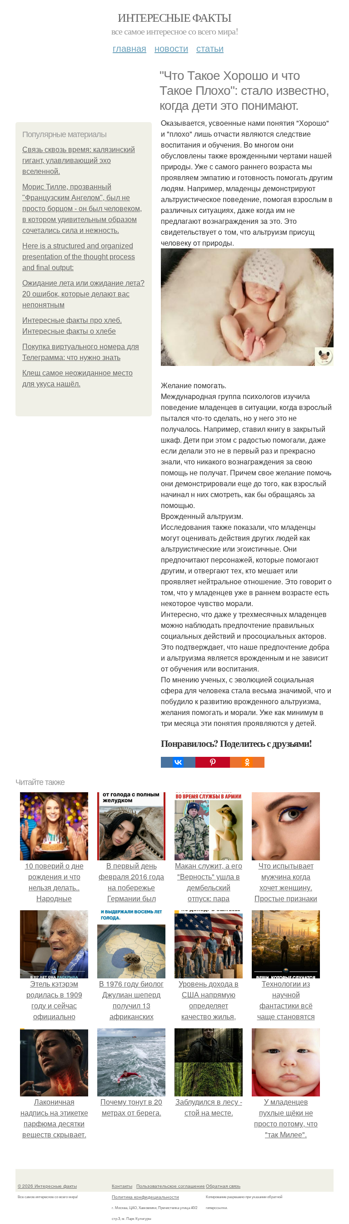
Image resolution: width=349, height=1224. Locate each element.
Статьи (210, 47)
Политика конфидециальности (145, 1197)
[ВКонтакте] (178, 762)
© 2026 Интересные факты (47, 1186)
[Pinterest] (212, 762)
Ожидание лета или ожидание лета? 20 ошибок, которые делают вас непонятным (83, 294)
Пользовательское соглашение (170, 1186)
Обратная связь (223, 1186)
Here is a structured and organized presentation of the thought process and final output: (78, 256)
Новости (171, 47)
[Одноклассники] (247, 762)
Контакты (122, 1186)
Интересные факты (174, 17)
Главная (129, 47)
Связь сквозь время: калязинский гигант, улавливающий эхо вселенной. (78, 160)
